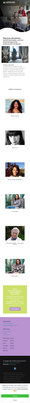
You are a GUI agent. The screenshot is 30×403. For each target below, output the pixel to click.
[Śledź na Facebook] (15, 368)
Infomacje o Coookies (8, 323)
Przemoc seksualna (8, 65)
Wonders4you (12, 364)
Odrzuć (15, 400)
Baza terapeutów (7, 331)
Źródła (18, 362)
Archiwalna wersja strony (10, 362)
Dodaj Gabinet (15, 309)
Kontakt (5, 333)
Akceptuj (15, 396)
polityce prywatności (22, 389)
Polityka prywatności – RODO (10, 325)
